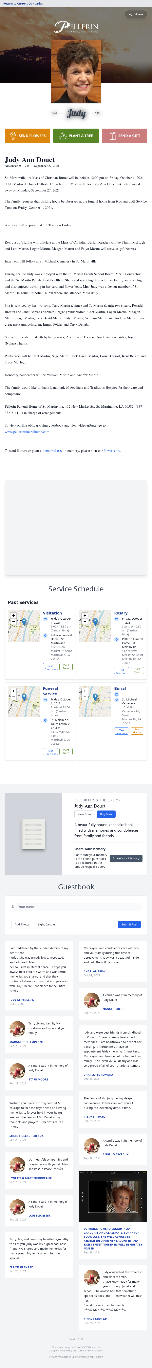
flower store (112, 450)
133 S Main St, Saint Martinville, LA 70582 (60, 737)
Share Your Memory (126, 858)
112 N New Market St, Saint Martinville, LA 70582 (61, 653)
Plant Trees (66, 666)
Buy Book (106, 814)
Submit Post (129, 924)
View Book (84, 814)
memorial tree (53, 450)
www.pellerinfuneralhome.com (27, 431)
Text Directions (50, 667)
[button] (24, 622)
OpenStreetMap (80, 1357)
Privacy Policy (64, 1350)
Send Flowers (137, 731)
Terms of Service (87, 1350)
